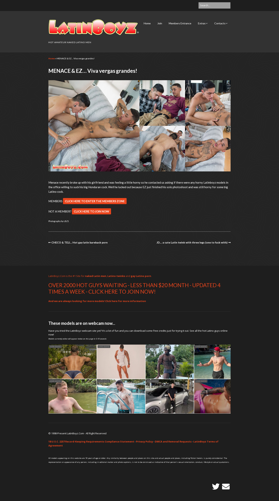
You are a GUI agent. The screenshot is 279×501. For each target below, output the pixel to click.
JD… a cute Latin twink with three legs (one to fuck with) (192, 242)
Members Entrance (180, 23)
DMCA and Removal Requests (173, 441)
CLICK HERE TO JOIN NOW (91, 211)
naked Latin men (95, 276)
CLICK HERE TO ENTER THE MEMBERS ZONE (95, 201)
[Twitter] (216, 486)
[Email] (226, 486)
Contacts (219, 23)
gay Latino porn (141, 276)
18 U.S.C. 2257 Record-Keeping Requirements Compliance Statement (91, 441)
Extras (202, 23)
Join (159, 23)
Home (147, 23)
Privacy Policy (144, 441)
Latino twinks (116, 276)
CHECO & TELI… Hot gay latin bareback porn (79, 242)
